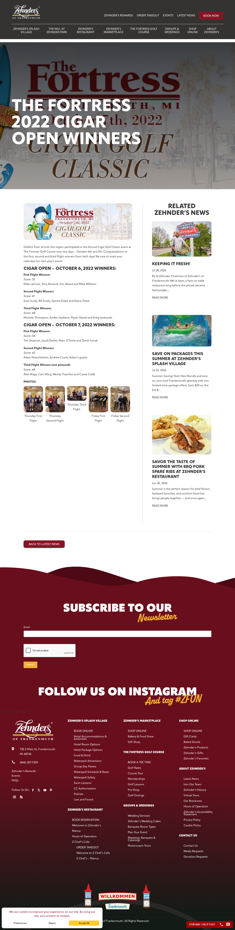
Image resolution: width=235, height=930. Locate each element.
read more (160, 298)
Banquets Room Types (142, 827)
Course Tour (135, 773)
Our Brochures (193, 801)
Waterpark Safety (84, 777)
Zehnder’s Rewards (118, 15)
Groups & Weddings (172, 31)
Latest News (186, 15)
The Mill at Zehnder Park (57, 31)
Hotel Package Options (88, 750)
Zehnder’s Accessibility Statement (198, 813)
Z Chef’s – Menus (87, 858)
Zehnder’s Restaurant (85, 31)
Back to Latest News (44, 544)
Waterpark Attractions (88, 761)
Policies (78, 794)
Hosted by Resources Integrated (117, 925)
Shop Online (192, 31)
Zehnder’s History (195, 790)
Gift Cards (190, 736)
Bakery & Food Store (141, 736)
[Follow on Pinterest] (51, 790)
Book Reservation (85, 820)
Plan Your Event (137, 832)
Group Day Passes (85, 766)
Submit (30, 664)
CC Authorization (85, 788)
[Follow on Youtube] (45, 790)
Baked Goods (192, 742)
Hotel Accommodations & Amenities (90, 737)
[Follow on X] (39, 790)
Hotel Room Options (87, 744)
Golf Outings (136, 795)
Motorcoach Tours (139, 846)
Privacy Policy (192, 820)
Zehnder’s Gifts (193, 753)
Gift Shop (134, 742)
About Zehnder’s (211, 31)
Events (168, 15)
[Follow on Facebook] (33, 790)
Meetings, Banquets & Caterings (141, 839)
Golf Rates (134, 768)
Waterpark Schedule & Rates (91, 772)
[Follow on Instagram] (14, 797)
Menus (76, 831)
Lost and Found (83, 799)
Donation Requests (196, 857)
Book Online (83, 731)
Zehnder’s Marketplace (113, 31)
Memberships (136, 779)
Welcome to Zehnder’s (86, 825)
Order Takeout (148, 15)
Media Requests (193, 851)
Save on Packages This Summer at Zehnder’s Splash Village (177, 359)
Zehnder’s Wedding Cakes (144, 821)
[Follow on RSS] (21, 797)
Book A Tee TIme (139, 762)
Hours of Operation (84, 836)
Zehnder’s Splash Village (26, 31)
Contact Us (191, 846)
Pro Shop (133, 790)
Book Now (211, 16)
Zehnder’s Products (196, 747)
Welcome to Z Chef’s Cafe (93, 853)
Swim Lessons (82, 783)
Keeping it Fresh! (171, 264)
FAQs (15, 780)
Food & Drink (82, 755)
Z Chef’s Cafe (81, 842)
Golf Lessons (136, 784)
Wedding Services (139, 816)
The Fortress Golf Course (143, 31)
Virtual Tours (191, 795)
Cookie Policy (192, 825)
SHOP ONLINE (137, 731)
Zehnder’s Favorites (196, 758)
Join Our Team (192, 784)
